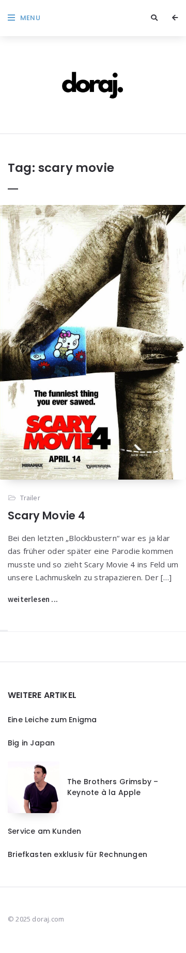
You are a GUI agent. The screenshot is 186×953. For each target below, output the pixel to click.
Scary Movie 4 (47, 515)
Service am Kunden (44, 831)
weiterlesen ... (33, 599)
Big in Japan (31, 743)
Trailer (30, 497)
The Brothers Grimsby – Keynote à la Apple (112, 786)
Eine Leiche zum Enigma (52, 719)
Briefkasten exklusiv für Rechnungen (77, 854)
